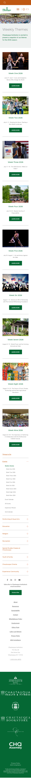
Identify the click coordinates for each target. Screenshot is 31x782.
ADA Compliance (15, 640)
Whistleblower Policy (15, 619)
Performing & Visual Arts (11, 519)
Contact (15, 615)
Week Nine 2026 (10, 495)
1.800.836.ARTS (15, 659)
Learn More (16, 85)
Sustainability (15, 610)
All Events (8, 503)
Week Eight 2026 (11, 492)
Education (6, 526)
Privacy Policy (15, 636)
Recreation (6, 541)
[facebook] (7, 580)
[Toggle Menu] (18, 9)
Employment (16, 623)
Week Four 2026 (10, 479)
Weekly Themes (9, 466)
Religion (5, 534)
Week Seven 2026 (11, 489)
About (15, 602)
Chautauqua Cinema (9, 564)
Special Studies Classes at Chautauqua (11, 549)
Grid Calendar (9, 512)
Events (4, 461)
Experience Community (10, 571)
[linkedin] (11, 580)
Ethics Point (15, 627)
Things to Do (6, 454)
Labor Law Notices (15, 631)
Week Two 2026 (10, 472)
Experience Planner (10, 508)
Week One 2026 (10, 469)
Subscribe (15, 592)
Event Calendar (9, 499)
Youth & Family (7, 557)
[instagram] (15, 580)
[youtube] (19, 580)
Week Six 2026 (10, 485)
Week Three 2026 (11, 475)
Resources (15, 606)
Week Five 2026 (10, 482)
